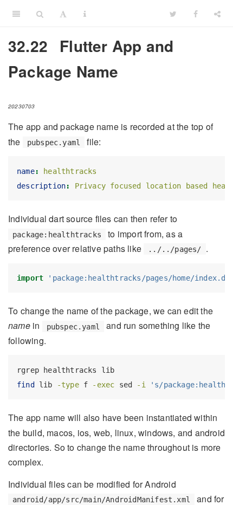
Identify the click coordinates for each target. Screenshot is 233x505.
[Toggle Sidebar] (16, 13)
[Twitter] (173, 13)
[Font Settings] (63, 13)
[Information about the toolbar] (84, 13)
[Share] (217, 13)
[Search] (39, 13)
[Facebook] (195, 13)
